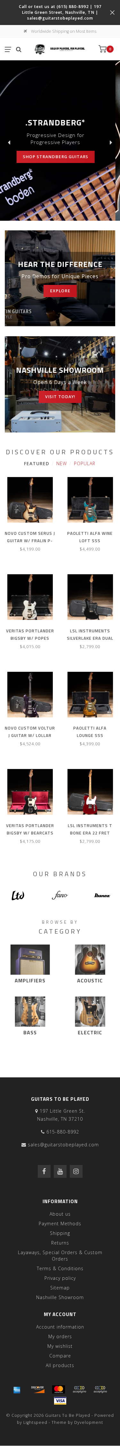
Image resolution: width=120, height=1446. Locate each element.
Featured (36, 463)
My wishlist (60, 1346)
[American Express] (17, 1389)
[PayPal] (79, 1389)
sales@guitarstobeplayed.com (63, 1145)
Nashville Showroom (60, 1297)
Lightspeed (35, 1422)
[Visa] (60, 1401)
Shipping (60, 1233)
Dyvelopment (88, 1422)
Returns (60, 1243)
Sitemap (60, 1288)
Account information (60, 1327)
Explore (60, 291)
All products (60, 1365)
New (61, 463)
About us (60, 1214)
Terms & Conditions (60, 1268)
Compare (60, 1356)
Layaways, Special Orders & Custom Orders (60, 1255)
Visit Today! (60, 396)
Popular (84, 463)
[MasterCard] (59, 1389)
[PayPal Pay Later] (100, 1389)
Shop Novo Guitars (48, 153)
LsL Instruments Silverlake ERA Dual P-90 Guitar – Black (90, 638)
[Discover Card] (38, 1389)
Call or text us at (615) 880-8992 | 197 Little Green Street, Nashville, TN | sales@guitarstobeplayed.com (60, 12)
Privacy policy (60, 1278)
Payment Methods (60, 1223)
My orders (60, 1336)
